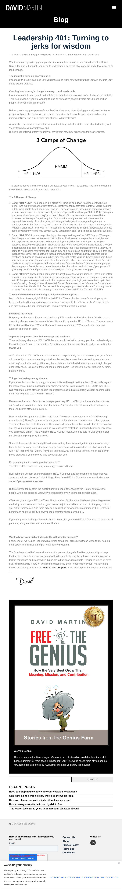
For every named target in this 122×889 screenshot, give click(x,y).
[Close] (119, 863)
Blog (61, 19)
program (54, 567)
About (65, 841)
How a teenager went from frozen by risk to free (35, 804)
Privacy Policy (70, 845)
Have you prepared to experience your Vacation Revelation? (43, 791)
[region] (61, 875)
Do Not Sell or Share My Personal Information (84, 877)
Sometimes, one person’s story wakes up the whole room (41, 796)
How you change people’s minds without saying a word (40, 800)
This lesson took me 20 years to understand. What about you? (44, 808)
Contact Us (68, 837)
